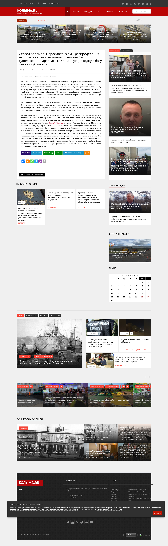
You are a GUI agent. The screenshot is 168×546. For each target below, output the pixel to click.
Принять (157, 513)
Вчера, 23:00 (124, 333)
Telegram (37, 153)
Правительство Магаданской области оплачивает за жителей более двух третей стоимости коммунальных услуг (101, 33)
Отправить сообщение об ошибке (45, 77)
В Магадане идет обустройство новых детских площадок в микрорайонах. (83, 401)
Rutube (58, 153)
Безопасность (120, 365)
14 (136, 289)
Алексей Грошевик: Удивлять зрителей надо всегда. (98, 452)
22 (142, 293)
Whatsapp (49, 153)
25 (118, 297)
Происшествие (31, 315)
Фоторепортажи (119, 233)
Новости (75, 11)
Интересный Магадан (74, 153)
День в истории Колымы (43, 356)
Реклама (131, 496)
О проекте (115, 496)
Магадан (88, 11)
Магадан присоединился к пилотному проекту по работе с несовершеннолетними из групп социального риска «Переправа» (38, 399)
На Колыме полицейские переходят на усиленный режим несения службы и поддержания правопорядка (89, 20)
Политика (52, 207)
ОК (88, 153)
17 (112, 293)
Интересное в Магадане (137, 490)
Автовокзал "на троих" (31, 448)
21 (136, 293)
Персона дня (117, 185)
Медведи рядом (127, 350)
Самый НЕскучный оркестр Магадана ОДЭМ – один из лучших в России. (99, 457)
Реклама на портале (115, 500)
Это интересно (55, 315)
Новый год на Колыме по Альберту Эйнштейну (134, 428)
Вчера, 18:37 (91, 366)
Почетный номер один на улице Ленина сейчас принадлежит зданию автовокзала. (48, 453)
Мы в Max (26, 153)
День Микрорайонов (131, 386)
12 (124, 289)
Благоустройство (70, 386)
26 (124, 297)
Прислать (123, 11)
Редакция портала (114, 493)
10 (112, 289)
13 (130, 289)
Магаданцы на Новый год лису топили (99, 432)
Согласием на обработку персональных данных (58, 509)
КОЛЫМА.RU (27, 11)
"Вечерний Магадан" (136, 492)
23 (148, 293)
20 (130, 293)
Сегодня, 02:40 (24, 356)
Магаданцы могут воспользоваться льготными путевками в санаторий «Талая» (134, 34)
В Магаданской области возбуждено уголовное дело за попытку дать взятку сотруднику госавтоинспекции (100, 343)
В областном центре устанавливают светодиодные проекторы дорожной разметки (33, 34)
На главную (115, 490)
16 (148, 289)
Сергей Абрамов (56, 123)
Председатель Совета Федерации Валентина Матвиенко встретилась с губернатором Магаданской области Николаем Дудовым (89, 197)
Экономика (36, 70)
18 (118, 293)
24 (112, 297)
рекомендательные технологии (109, 509)
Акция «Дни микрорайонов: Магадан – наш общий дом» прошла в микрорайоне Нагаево (127, 401)
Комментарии (126, 51)
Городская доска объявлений (139, 494)
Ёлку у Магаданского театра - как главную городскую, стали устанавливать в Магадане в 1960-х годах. (100, 437)
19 (124, 293)
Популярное (114, 51)
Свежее (20, 315)
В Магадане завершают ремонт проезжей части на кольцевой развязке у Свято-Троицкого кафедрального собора (128, 253)
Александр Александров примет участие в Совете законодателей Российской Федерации (60, 196)
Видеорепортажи (140, 350)
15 (142, 289)
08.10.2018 (21, 202)
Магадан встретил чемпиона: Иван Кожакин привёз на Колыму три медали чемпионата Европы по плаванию (67, 33)
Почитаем (23, 428)
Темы (99, 11)
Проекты (110, 11)
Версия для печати (27, 77)
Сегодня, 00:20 (92, 333)
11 (118, 289)
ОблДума (23, 70)
